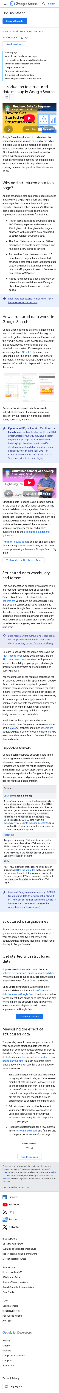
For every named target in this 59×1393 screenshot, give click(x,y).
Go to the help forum (13, 1244)
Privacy (15, 1378)
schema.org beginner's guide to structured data (28, 973)
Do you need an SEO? (13, 1272)
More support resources (14, 1259)
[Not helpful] (26, 37)
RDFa (6, 861)
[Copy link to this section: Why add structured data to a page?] (16, 188)
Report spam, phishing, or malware (20, 1254)
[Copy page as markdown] (7, 97)
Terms (6, 1378)
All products (8, 1365)
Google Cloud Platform (14, 1355)
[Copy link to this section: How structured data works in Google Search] (31, 322)
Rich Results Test (17, 541)
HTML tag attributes (25, 870)
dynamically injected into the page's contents (26, 823)
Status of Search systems (15, 1282)
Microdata (9, 835)
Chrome (7, 1345)
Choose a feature (29, 1016)
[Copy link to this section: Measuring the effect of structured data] (33, 1034)
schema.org (9, 600)
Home (5, 31)
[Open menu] (5, 3)
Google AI (7, 1360)
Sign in (51, 3)
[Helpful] (22, 37)
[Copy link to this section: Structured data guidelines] (51, 922)
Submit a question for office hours (19, 1249)
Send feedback (14, 44)
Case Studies (9, 1292)
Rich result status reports (16, 659)
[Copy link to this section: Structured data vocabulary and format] (25, 578)
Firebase (7, 1350)
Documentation (14, 13)
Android (6, 1340)
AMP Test (7, 1321)
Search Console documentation (18, 1287)
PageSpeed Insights (12, 1316)
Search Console (14, 21)
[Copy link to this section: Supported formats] (34, 748)
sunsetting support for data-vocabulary (33, 643)
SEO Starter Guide (11, 1277)
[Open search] (44, 4)
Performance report (26, 1130)
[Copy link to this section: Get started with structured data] (13, 962)
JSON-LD (26, 352)
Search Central (33, 4)
